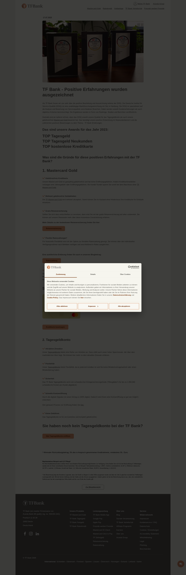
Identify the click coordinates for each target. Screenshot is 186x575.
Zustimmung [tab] (61, 274)
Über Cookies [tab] (125, 274)
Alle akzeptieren (124, 306)
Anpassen (92, 306)
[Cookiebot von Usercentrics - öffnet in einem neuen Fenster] (129, 267)
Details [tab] (93, 274)
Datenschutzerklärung (122, 295)
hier (82, 298)
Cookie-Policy (52, 298)
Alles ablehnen (62, 306)
